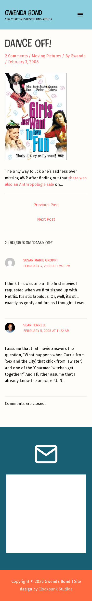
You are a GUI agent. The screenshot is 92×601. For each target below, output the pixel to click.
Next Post (46, 219)
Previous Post (46, 204)
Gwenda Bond (23, 12)
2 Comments (16, 56)
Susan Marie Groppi (40, 260)
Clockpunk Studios (55, 589)
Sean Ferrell (34, 325)
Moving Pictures (46, 56)
